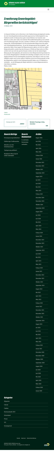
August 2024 (39, 211)
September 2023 (40, 250)
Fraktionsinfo (7, 114)
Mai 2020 (38, 377)
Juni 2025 (38, 183)
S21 (5, 422)
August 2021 (39, 324)
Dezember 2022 (40, 275)
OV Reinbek (12, 4)
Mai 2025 (38, 187)
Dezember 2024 (40, 197)
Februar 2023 (39, 268)
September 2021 (40, 320)
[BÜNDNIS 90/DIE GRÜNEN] (6, 3)
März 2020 (38, 384)
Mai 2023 (38, 257)
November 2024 (40, 201)
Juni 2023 (38, 254)
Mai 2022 (38, 292)
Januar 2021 (39, 348)
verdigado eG (27, 444)
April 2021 (38, 338)
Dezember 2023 (40, 240)
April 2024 (38, 225)
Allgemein (7, 401)
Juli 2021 (38, 327)
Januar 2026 (39, 159)
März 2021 (38, 341)
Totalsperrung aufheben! (10, 150)
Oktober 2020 (39, 359)
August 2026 (39, 138)
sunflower (14, 444)
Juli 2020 (38, 370)
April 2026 (38, 148)
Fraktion (6, 112)
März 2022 (38, 299)
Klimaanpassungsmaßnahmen (12, 138)
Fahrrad (6, 405)
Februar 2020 (39, 387)
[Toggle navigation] (48, 9)
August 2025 (39, 176)
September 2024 (40, 208)
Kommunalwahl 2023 (9, 412)
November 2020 (40, 355)
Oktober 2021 (39, 317)
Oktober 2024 (39, 204)
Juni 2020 (38, 373)
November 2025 (40, 166)
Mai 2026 (38, 145)
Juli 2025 (38, 180)
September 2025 (40, 173)
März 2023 (38, 264)
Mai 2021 (38, 334)
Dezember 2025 (40, 162)
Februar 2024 (39, 232)
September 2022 (40, 285)
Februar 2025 (39, 194)
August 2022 (39, 289)
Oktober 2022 (39, 282)
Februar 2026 (39, 155)
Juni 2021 (38, 331)
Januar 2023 (39, 271)
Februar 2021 (39, 345)
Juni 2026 (38, 141)
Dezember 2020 (40, 352)
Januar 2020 (39, 391)
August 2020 (39, 366)
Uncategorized (8, 426)
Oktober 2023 (39, 247)
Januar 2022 (39, 306)
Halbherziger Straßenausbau (11, 141)
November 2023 (40, 243)
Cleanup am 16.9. (15, 123)
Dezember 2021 (40, 310)
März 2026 (38, 152)
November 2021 (40, 313)
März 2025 (38, 190)
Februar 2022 (39, 303)
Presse (6, 419)
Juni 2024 (38, 218)
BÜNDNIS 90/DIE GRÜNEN (17, 3)
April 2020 (38, 380)
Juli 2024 (38, 215)
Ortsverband (7, 415)
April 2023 (38, 261)
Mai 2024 (38, 222)
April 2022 (38, 296)
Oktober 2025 (39, 169)
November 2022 (40, 278)
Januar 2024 (39, 236)
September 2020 (40, 363)
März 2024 (38, 229)
